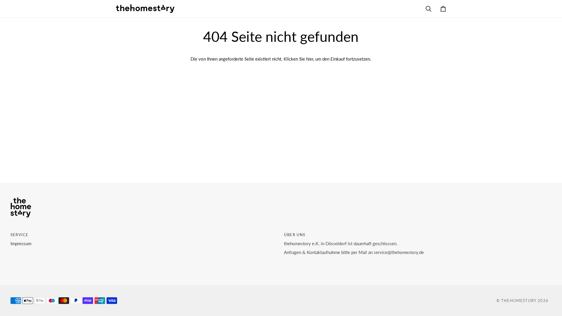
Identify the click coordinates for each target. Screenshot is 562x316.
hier (309, 58)
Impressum (21, 243)
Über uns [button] (294, 234)
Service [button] (19, 234)
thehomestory (519, 300)
